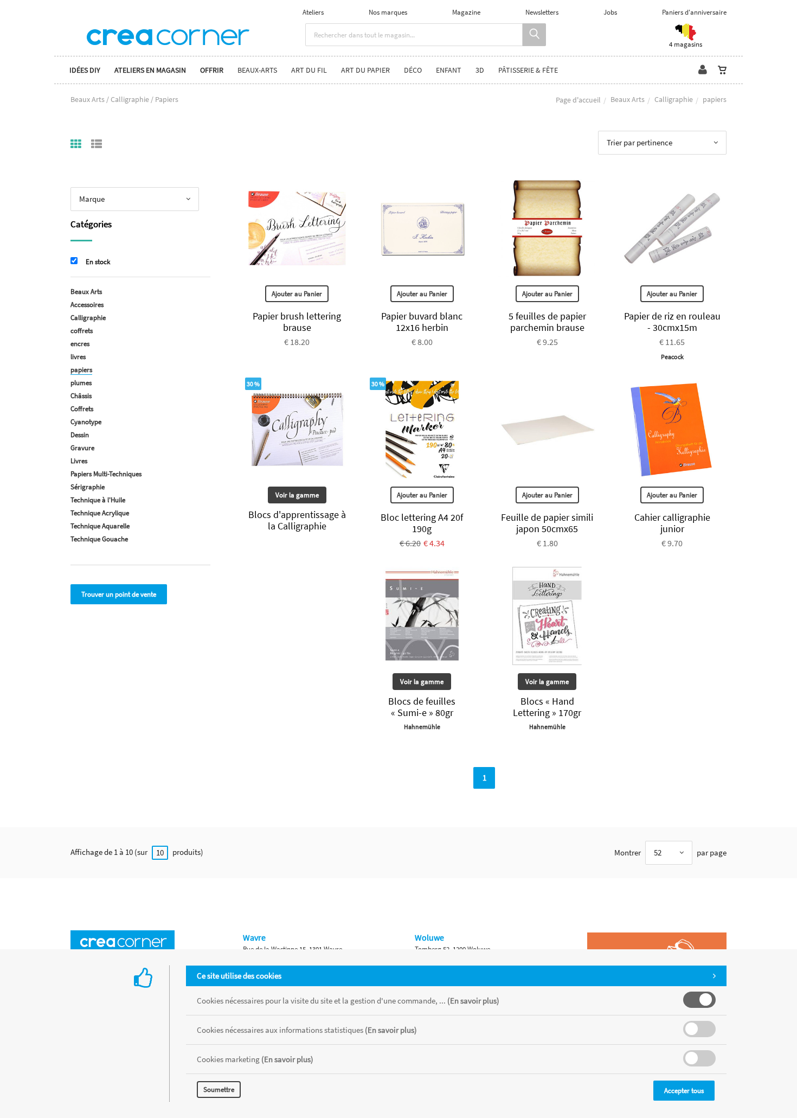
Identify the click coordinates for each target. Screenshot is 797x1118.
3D (479, 70)
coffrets (81, 330)
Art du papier (365, 70)
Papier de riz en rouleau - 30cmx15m (672, 322)
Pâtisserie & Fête (528, 70)
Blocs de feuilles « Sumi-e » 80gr (421, 707)
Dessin (79, 434)
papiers (81, 369)
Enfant (448, 70)
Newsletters (541, 12)
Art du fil (309, 70)
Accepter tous (684, 1090)
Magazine (466, 12)
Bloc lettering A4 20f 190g (422, 523)
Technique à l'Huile (97, 499)
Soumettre (218, 1089)
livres (78, 356)
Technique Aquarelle (100, 526)
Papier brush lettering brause (297, 322)
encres (79, 343)
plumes (81, 382)
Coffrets (81, 408)
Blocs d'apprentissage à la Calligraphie (297, 520)
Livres (78, 460)
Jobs (610, 12)
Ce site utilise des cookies (239, 975)
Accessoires (87, 304)
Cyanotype (85, 421)
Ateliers (313, 12)
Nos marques (388, 12)
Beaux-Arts (257, 70)
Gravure (82, 447)
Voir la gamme (297, 495)
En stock (98, 261)
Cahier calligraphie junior (672, 523)
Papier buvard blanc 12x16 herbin (421, 322)
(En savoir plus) (473, 1000)
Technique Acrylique (99, 513)
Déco (413, 70)
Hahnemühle (422, 727)
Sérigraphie (87, 486)
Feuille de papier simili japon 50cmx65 (547, 523)
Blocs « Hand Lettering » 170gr (547, 707)
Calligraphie (673, 99)
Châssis (81, 395)
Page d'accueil (578, 100)
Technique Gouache (99, 539)
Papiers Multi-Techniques (106, 473)
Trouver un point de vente (118, 594)
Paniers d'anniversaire (694, 12)
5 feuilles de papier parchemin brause (547, 322)
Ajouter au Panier (297, 293)
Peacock (672, 357)
